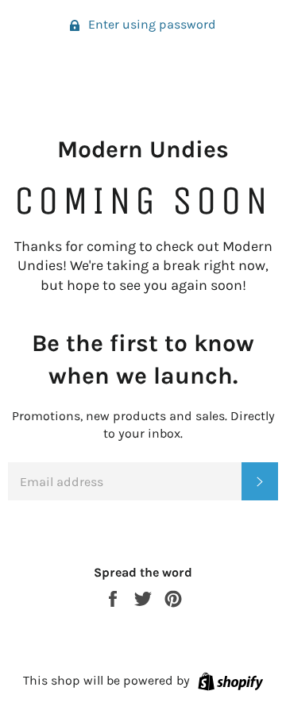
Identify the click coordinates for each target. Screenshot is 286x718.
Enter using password (150, 24)
